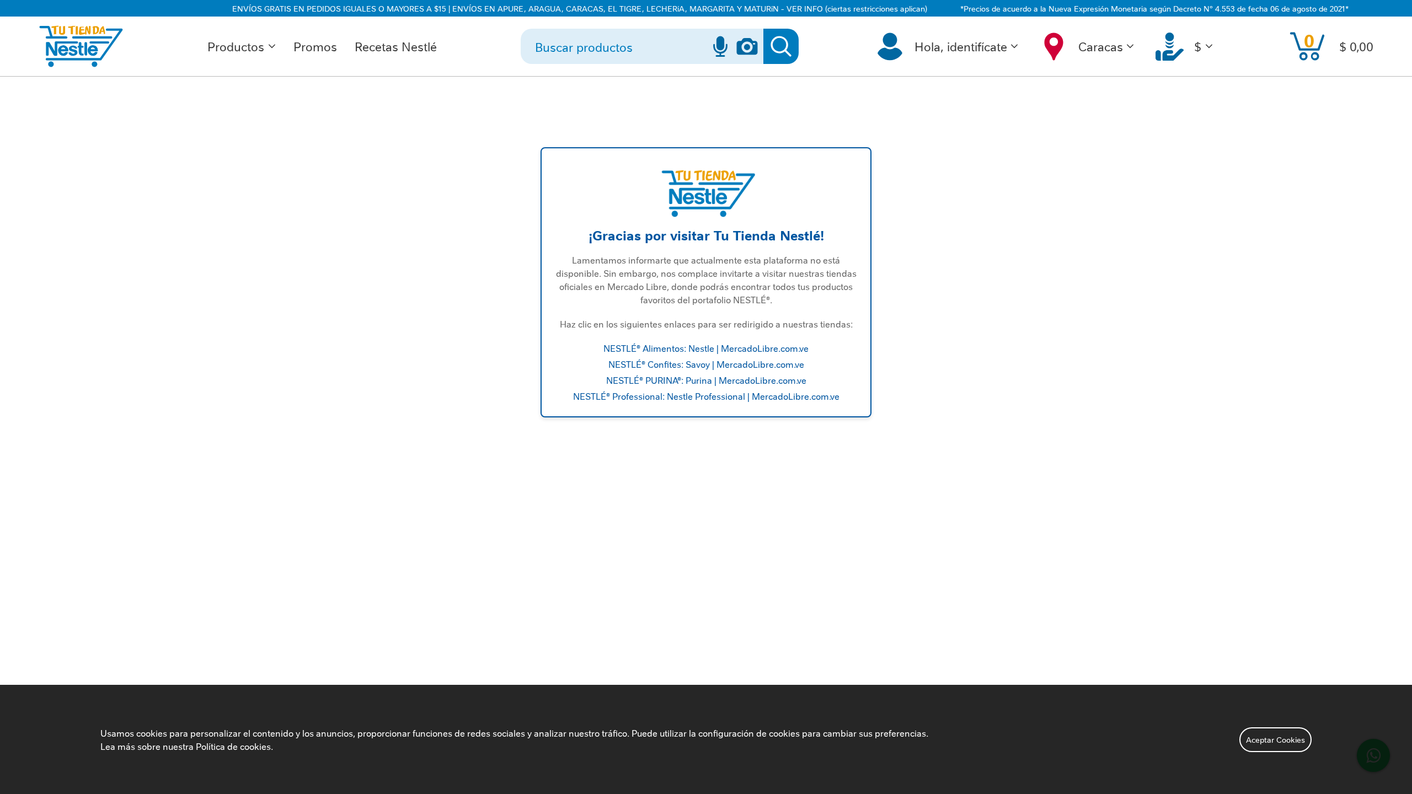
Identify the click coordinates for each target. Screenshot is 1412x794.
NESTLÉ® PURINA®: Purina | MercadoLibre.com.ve (706, 380)
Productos (235, 46)
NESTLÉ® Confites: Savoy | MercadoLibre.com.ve (706, 364)
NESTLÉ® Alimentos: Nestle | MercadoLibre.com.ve (706, 348)
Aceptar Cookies (1275, 739)
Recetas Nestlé (396, 46)
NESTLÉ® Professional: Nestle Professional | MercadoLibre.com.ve (706, 396)
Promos (315, 46)
